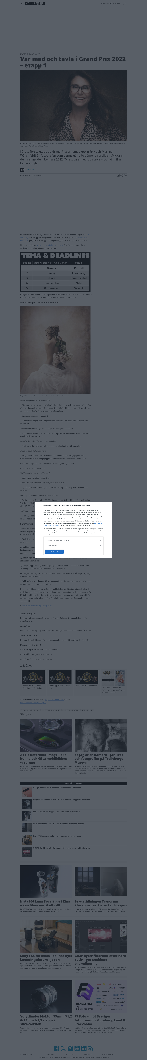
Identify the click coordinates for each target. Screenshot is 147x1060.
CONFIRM (54, 551)
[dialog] (73, 530)
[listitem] (73, 540)
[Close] (108, 506)
